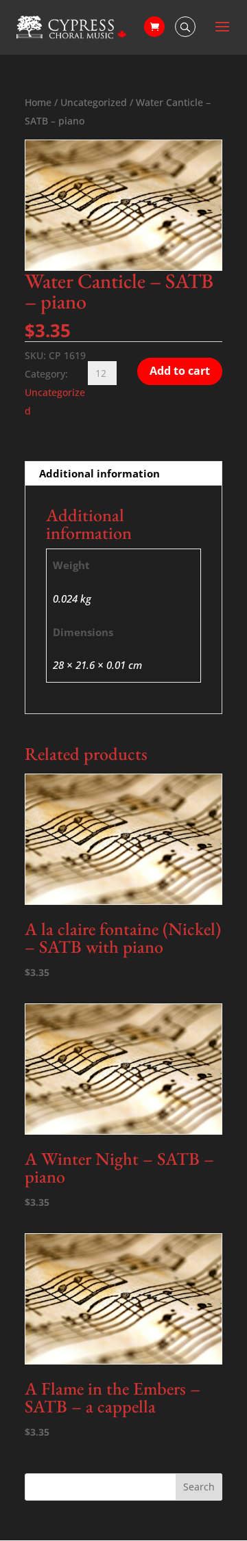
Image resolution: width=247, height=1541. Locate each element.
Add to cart (180, 370)
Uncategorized (93, 102)
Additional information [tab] (99, 473)
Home (38, 102)
